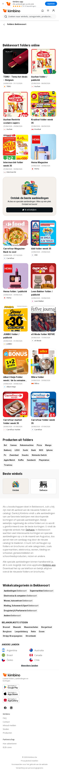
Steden (6, 729)
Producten (7, 733)
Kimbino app (49, 565)
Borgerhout (46, 627)
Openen (51, 3)
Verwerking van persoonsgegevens (29, 768)
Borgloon (7, 631)
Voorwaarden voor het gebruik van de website (30, 764)
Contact (6, 721)
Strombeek (31, 636)
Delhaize (30, 529)
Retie (33, 631)
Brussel (6, 627)
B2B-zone (7, 747)
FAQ (5, 718)
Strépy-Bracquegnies (12, 636)
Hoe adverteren (10, 743)
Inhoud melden (9, 725)
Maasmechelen (31, 627)
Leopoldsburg (21, 631)
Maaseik (17, 627)
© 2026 (29, 757)
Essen (41, 631)
